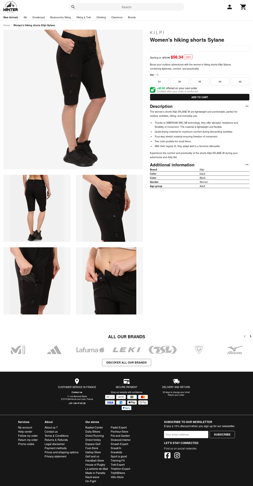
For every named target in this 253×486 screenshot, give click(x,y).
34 (159, 81)
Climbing (101, 17)
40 (220, 81)
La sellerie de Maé (96, 469)
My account (25, 427)
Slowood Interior (121, 440)
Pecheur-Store (119, 431)
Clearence (117, 17)
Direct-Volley (93, 440)
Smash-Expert (119, 444)
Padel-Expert (119, 427)
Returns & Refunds (56, 440)
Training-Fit (118, 460)
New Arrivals (10, 17)
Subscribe (222, 434)
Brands (132, 17)
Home (6, 25)
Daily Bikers (92, 431)
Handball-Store (94, 460)
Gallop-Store (93, 452)
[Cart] (243, 6)
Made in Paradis (95, 473)
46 (240, 81)
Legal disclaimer (55, 444)
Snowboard (38, 17)
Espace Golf (92, 444)
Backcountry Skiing (60, 17)
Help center (25, 431)
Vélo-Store (117, 477)
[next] (250, 337)
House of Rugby (95, 465)
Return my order (28, 440)
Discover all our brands (126, 362)
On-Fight (90, 481)
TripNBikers (118, 473)
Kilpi (157, 32)
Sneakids (116, 452)
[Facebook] (167, 456)
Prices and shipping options (61, 452)
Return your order (176, 394)
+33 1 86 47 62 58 (77, 403)
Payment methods (56, 448)
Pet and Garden (120, 436)
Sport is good (119, 456)
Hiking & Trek (83, 17)
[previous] (244, 337)
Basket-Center (94, 427)
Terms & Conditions (56, 436)
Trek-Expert (118, 465)
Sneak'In (116, 448)
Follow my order (28, 436)
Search (126, 7)
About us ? (51, 427)
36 (179, 81)
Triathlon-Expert (120, 469)
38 (199, 81)
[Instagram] (177, 456)
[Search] (73, 7)
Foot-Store (91, 448)
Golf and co (92, 456)
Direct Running (94, 436)
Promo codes (26, 444)
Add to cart (199, 97)
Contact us (77, 392)
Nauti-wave (92, 477)
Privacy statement (55, 456)
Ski (25, 17)
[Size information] (157, 75)
